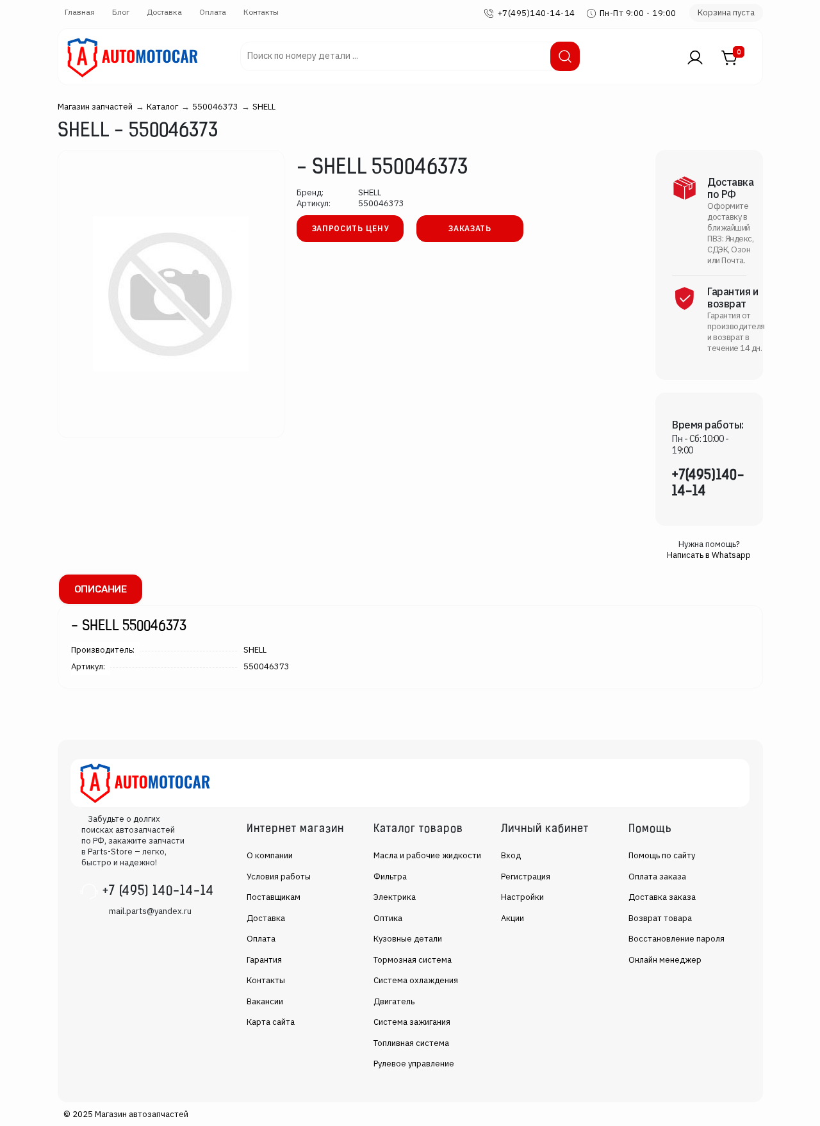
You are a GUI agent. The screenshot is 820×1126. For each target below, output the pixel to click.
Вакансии (265, 1001)
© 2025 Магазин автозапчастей (125, 1114)
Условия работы (279, 876)
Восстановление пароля (676, 938)
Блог (120, 12)
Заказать (469, 228)
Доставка (164, 12)
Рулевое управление (413, 1063)
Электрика (394, 897)
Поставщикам (273, 897)
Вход (511, 855)
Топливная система (411, 1043)
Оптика (387, 918)
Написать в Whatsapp (709, 555)
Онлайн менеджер (664, 959)
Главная (80, 12)
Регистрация (525, 876)
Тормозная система (412, 959)
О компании (270, 855)
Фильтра (390, 876)
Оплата (212, 12)
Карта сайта (271, 1021)
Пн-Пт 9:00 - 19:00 (638, 13)
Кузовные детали (407, 938)
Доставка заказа (662, 897)
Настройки (522, 897)
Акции (512, 918)
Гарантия (264, 959)
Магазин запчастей (95, 106)
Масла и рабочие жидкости (427, 855)
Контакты (261, 12)
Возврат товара (660, 918)
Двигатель (393, 1001)
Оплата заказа (657, 876)
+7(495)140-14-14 (536, 13)
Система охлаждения (415, 980)
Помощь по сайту (661, 855)
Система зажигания (411, 1021)
